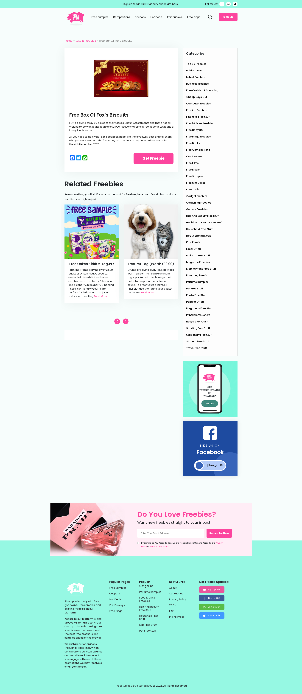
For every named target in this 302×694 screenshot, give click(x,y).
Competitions (121, 17)
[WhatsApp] (228, 4)
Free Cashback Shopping (202, 90)
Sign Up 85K (213, 589)
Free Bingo (193, 17)
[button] (126, 321)
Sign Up (228, 17)
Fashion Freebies (196, 110)
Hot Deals (156, 17)
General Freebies (197, 209)
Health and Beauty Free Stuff (204, 222)
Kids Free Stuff (195, 242)
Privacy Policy (177, 599)
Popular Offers (195, 302)
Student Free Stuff (197, 341)
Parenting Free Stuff (198, 275)
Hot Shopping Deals (198, 236)
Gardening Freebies (198, 202)
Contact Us (176, 593)
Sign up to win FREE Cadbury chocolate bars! (151, 4)
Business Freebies (197, 84)
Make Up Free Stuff (198, 255)
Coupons (140, 17)
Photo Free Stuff (196, 295)
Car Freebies (194, 156)
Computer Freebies (198, 103)
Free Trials (192, 189)
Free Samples (99, 17)
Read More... (101, 296)
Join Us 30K (213, 606)
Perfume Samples (197, 282)
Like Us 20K (214, 598)
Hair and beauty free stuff (202, 216)
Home (68, 41)
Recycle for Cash (197, 321)
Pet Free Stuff (194, 288)
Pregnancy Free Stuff (199, 308)
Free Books (193, 143)
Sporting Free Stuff (198, 328)
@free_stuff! (215, 465)
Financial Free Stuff (198, 117)
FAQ (171, 611)
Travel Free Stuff (196, 348)
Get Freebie (154, 158)
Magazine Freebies (198, 262)
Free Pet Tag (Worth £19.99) (151, 264)
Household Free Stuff (199, 229)
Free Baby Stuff (195, 130)
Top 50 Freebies (196, 64)
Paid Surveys (174, 17)
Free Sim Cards (195, 183)
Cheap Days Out (196, 97)
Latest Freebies (86, 41)
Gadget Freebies (196, 196)
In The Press (176, 617)
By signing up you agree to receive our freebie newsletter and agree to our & (182, 545)
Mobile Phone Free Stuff (201, 269)
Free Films (192, 163)
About (173, 588)
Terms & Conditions (159, 546)
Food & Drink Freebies (200, 123)
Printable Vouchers (198, 315)
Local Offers (193, 249)
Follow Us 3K (214, 615)
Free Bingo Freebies (198, 136)
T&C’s (172, 605)
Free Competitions (198, 150)
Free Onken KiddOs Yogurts (91, 264)
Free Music (193, 169)
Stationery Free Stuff (199, 335)
